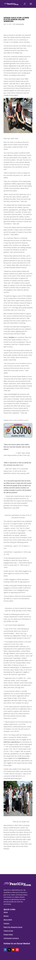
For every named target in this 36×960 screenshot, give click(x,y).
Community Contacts (11, 938)
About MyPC (8, 920)
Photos (6, 916)
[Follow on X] (9, 949)
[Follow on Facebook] (5, 949)
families (11, 337)
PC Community (19, 24)
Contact (6, 923)
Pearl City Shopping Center (13, 927)
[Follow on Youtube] (13, 949)
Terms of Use (8, 931)
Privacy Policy (8, 934)
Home (6, 912)
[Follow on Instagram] (17, 949)
